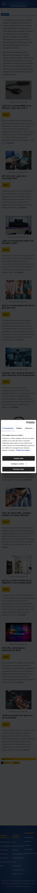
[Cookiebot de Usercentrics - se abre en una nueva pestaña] (26, 422)
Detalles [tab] (19, 428)
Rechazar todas (18, 469)
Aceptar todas (18, 458)
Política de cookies (23, 450)
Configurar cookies (17, 464)
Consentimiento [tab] (7, 428)
